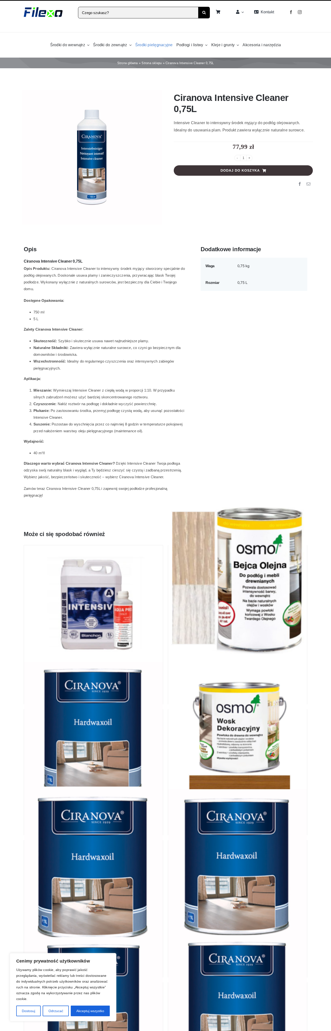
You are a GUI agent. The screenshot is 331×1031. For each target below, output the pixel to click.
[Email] (308, 184)
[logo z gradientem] (43, 9)
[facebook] (291, 12)
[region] (63, 987)
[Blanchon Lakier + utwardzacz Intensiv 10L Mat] (93, 605)
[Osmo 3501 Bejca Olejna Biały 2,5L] (237, 580)
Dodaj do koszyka (240, 170)
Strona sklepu (152, 63)
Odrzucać (55, 1011)
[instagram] (300, 12)
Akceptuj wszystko (90, 1011)
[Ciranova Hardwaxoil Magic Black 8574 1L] (237, 887)
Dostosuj (28, 1011)
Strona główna (127, 63)
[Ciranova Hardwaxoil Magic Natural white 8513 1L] (93, 890)
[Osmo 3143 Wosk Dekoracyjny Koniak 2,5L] (237, 740)
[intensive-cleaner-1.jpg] (92, 157)
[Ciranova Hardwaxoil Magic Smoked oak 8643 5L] (93, 753)
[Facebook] (299, 184)
